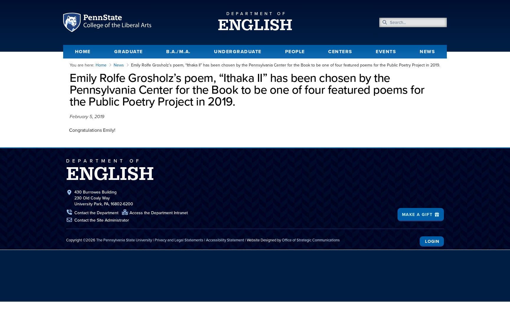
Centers (340, 51)
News (427, 51)
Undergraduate (237, 51)
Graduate (128, 51)
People (295, 51)
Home (83, 51)
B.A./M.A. (178, 51)
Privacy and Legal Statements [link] (179, 240)
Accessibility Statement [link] (225, 240)
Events (386, 51)
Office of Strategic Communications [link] (311, 240)
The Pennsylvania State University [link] (124, 240)
